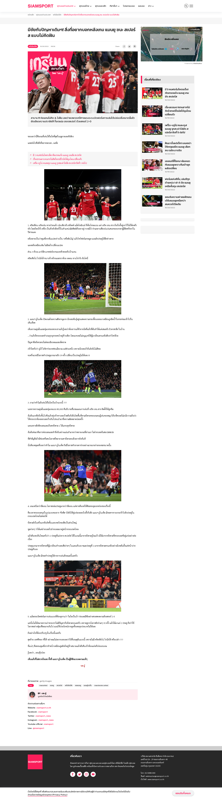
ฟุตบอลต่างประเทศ (43, 14)
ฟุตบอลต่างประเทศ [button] (65, 5)
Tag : (31, 685)
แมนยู (52, 685)
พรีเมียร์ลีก (57, 14)
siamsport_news (43, 715)
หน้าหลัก (31, 14)
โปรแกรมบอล (129, 5)
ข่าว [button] (150, 5)
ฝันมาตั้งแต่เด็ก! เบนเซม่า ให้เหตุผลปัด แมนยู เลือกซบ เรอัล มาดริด (178, 146)
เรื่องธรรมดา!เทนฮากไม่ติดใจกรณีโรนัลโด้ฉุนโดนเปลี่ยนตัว (178, 110)
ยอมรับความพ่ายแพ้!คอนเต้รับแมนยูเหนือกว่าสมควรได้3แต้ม (178, 200)
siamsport (43, 711)
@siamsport (38, 728)
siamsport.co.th (44, 707)
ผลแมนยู (78, 685)
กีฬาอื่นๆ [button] (114, 5)
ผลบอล (141, 5)
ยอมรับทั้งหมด (183, 793)
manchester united (101, 685)
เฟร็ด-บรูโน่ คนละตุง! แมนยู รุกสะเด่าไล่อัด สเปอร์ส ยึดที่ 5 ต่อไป (176, 128)
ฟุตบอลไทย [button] (84, 5)
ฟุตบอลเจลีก (100, 5)
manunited (43, 685)
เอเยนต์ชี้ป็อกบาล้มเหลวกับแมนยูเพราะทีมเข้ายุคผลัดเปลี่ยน (177, 164)
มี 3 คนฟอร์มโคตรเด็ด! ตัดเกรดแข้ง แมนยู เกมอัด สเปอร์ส (177, 93)
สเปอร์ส (59, 685)
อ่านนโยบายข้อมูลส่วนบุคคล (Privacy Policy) (47, 794)
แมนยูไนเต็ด (88, 685)
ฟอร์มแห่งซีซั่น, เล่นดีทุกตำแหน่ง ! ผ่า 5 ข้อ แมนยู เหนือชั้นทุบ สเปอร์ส (178, 182)
